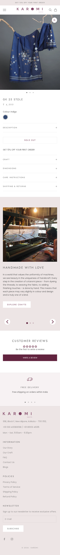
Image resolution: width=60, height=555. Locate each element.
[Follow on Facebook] (4, 539)
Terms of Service (11, 486)
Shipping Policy (10, 491)
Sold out (30, 140)
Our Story (8, 447)
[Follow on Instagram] (11, 539)
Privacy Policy (10, 482)
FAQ (5, 457)
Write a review (30, 357)
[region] (30, 386)
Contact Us (8, 462)
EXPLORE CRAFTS (17, 304)
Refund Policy (10, 496)
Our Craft (8, 452)
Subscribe (13, 528)
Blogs (5, 467)
